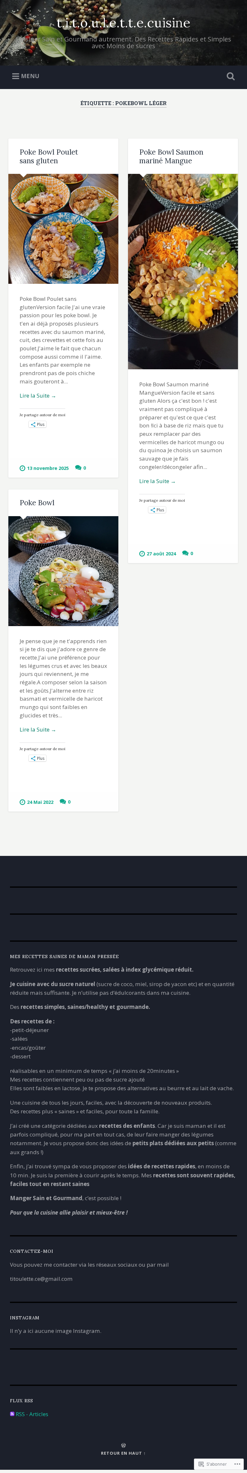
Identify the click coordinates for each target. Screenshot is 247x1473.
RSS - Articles (32, 1414)
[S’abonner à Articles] (12, 1414)
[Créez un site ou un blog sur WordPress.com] (123, 1446)
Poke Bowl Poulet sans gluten (49, 156)
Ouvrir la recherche (229, 76)
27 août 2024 (161, 554)
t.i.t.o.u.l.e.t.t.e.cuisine (123, 22)
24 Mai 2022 (40, 802)
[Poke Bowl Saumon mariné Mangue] (183, 271)
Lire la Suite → (38, 395)
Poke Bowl (37, 502)
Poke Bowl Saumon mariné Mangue (171, 156)
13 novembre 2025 (48, 468)
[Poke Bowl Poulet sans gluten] (63, 229)
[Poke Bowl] (63, 571)
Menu (30, 76)
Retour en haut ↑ (123, 1453)
